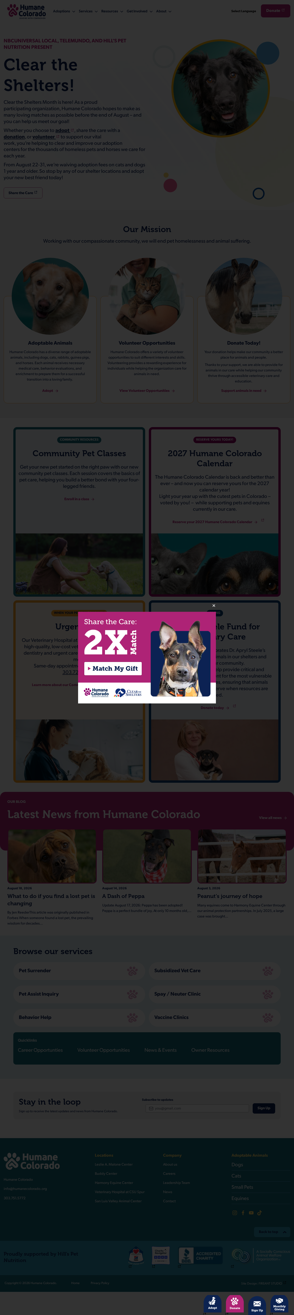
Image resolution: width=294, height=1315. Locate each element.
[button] (147, 657)
